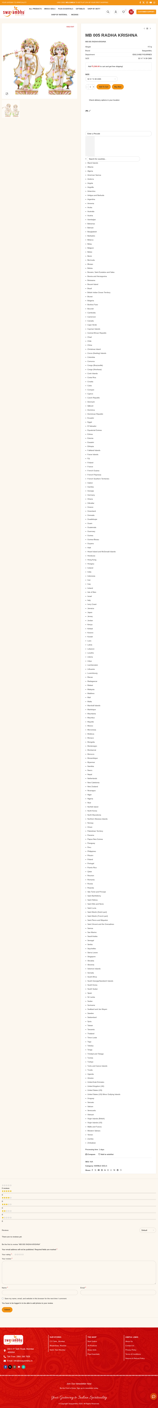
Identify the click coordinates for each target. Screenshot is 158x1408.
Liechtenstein (92, 665)
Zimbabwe (91, 1143)
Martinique (91, 710)
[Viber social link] (121, 1170)
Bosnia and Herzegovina (97, 276)
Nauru (89, 770)
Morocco (90, 754)
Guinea (90, 535)
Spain (89, 993)
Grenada (90, 515)
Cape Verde (92, 325)
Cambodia (91, 313)
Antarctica (91, 191)
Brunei (90, 297)
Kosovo (90, 633)
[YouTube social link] (151, 3)
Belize (89, 252)
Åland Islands (92, 163)
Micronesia (91, 730)
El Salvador (91, 426)
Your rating (7, 1254)
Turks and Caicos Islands (97, 1066)
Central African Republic (96, 333)
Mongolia (91, 742)
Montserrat (91, 750)
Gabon (90, 483)
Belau (89, 244)
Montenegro (92, 746)
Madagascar (92, 681)
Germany (91, 495)
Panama (90, 835)
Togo (89, 1042)
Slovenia (90, 965)
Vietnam (90, 1115)
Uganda (90, 1074)
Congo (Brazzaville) (95, 365)
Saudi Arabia (92, 936)
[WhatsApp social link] (154, 3)
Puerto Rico (92, 868)
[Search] (108, 11)
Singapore (91, 957)
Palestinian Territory (95, 831)
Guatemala (91, 527)
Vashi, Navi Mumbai (57, 1350)
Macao (90, 677)
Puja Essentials (94, 1354)
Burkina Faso (92, 305)
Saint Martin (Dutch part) (97, 912)
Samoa (90, 928)
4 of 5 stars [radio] (21, 1254)
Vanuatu (90, 1102)
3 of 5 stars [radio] (19, 1254)
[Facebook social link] (140, 3)
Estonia (90, 438)
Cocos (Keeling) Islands (96, 353)
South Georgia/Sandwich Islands (100, 981)
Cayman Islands (93, 329)
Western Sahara (93, 1131)
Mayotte (90, 722)
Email (83, 1288)
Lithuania (91, 669)
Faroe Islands (92, 454)
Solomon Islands (94, 969)
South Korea (92, 985)
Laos (89, 641)
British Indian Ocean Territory (98, 292)
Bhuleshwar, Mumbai (58, 1346)
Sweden (90, 1013)
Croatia (90, 382)
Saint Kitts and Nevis (95, 904)
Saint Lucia (91, 908)
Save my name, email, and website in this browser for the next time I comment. (36, 1298)
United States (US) (94, 1090)
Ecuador (90, 418)
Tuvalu (90, 1070)
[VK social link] (114, 1170)
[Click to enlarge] (7, 94)
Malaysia (90, 689)
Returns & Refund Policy (135, 1358)
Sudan (90, 1001)
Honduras (91, 556)
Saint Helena (92, 900)
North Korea (92, 811)
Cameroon (91, 317)
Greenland (91, 511)
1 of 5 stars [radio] (15, 1254)
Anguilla (90, 187)
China (89, 345)
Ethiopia (90, 446)
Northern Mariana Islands (97, 819)
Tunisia (90, 1058)
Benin (89, 256)
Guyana (90, 543)
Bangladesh (92, 232)
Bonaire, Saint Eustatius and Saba (100, 272)
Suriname (91, 1005)
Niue (89, 803)
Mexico (90, 726)
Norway (90, 823)
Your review (7, 1259)
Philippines (91, 851)
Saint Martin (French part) (97, 916)
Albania (90, 167)
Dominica (91, 410)
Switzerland (92, 1017)
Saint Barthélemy (94, 896)
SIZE (87, 74)
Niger (89, 795)
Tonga (89, 1050)
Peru (89, 847)
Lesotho (90, 653)
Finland (90, 463)
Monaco (90, 738)
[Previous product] (144, 28)
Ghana (90, 499)
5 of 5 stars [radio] (23, 1254)
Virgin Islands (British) (96, 1119)
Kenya (89, 624)
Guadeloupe (92, 519)
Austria (90, 216)
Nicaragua (91, 791)
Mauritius (91, 718)
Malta (89, 701)
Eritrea (90, 434)
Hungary (90, 564)
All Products (92, 1346)
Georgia (90, 491)
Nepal (89, 774)
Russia (90, 884)
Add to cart (103, 87)
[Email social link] (98, 1170)
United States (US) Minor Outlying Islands (103, 1094)
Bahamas (91, 224)
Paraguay (91, 843)
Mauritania (91, 714)
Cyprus (90, 394)
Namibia (90, 766)
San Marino (92, 932)
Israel (89, 596)
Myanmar (91, 762)
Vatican (90, 1106)
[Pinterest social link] (102, 1170)
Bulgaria (90, 301)
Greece (90, 507)
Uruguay (90, 1098)
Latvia (89, 645)
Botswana (91, 280)
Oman (89, 827)
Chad (89, 337)
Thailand (90, 1034)
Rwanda (90, 888)
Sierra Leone (92, 953)
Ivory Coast (91, 604)
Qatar (89, 872)
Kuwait (90, 637)
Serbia (90, 944)
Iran (89, 580)
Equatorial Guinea (94, 430)
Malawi (90, 685)
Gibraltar (90, 503)
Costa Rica (91, 377)
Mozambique (92, 758)
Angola (90, 183)
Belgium (90, 248)
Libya (89, 661)
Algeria (90, 171)
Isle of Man (91, 592)
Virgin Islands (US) (94, 1123)
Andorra (90, 179)
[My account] (116, 11)
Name (5, 1288)
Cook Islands (92, 373)
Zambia (90, 1139)
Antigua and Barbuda (95, 195)
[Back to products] (147, 28)
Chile (89, 341)
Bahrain (90, 228)
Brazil (89, 288)
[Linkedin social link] (105, 1170)
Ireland (90, 588)
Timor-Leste (92, 1038)
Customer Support (146, 12)
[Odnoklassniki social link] (108, 1170)
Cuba (89, 386)
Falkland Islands (93, 450)
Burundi (90, 309)
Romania (91, 880)
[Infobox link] (79, 1385)
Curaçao (90, 390)
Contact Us (129, 1346)
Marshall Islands (93, 706)
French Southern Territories (98, 479)
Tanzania (91, 1029)
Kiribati (90, 629)
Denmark (91, 402)
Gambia (90, 487)
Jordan (90, 620)
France (90, 467)
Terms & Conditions (133, 1354)
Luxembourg (92, 673)
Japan (89, 612)
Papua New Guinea (95, 839)
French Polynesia (94, 475)
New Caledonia (93, 783)
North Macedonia (94, 815)
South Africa (92, 977)
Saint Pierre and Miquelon (97, 920)
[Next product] (150, 28)
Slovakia (90, 961)
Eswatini (90, 442)
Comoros (91, 361)
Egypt (89, 422)
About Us (129, 1341)
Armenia (90, 203)
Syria (89, 1021)
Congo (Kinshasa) (94, 369)
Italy (89, 600)
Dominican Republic (95, 414)
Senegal (90, 940)
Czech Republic (93, 398)
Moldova (90, 734)
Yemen (90, 1135)
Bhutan (90, 264)
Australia (90, 211)
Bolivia (90, 268)
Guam (89, 523)
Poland (90, 859)
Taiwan (90, 1025)
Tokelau (90, 1046)
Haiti (89, 548)
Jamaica (90, 608)
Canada (90, 321)
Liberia (90, 657)
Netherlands (92, 778)
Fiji (88, 458)
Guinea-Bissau (93, 539)
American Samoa (94, 175)
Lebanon (90, 649)
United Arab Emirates (95, 1082)
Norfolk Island (92, 807)
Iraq (89, 584)
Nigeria (90, 799)
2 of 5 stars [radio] (17, 1254)
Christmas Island (94, 349)
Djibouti (90, 406)
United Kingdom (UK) (95, 1086)
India (89, 572)
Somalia (90, 973)
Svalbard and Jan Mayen (97, 1009)
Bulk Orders (92, 1341)
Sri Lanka (91, 997)
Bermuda (91, 260)
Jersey (90, 616)
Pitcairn (90, 855)
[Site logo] (13, 12)
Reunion (90, 876)
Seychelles (91, 949)
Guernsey (91, 531)
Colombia (91, 357)
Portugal (90, 863)
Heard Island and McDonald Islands (101, 552)
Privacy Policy (130, 1350)
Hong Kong (91, 560)
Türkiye (90, 1062)
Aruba (89, 207)
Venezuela (91, 1110)
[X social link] (143, 3)
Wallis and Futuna (94, 1127)
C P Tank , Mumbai (57, 1341)
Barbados (91, 236)
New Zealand (92, 787)
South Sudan (92, 989)
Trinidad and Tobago (95, 1054)
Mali (89, 697)
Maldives (90, 693)
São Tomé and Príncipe (96, 892)
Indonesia (91, 576)
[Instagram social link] (147, 3)
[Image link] (13, 1340)
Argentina (91, 199)
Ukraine (90, 1078)
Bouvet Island (92, 284)
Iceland (90, 568)
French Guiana (93, 471)
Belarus (90, 240)
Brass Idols (92, 1350)
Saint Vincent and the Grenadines (100, 924)
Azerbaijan (91, 220)
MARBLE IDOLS (100, 1166)
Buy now (117, 87)
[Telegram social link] (117, 1170)
